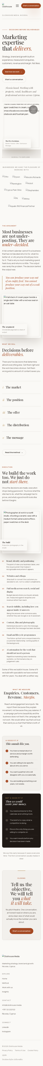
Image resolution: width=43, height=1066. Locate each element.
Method (5, 983)
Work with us (7, 987)
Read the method (14, 452)
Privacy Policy (7, 1050)
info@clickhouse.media (12, 1005)
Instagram (6, 1031)
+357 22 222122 (8, 1009)
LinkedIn (5, 1027)
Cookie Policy (33, 1050)
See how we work (13, 72)
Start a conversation (31, 6)
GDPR (4, 1055)
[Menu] (17, 5)
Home (4, 978)
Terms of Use (20, 1050)
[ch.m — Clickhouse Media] (7, 5)
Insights (5, 991)
